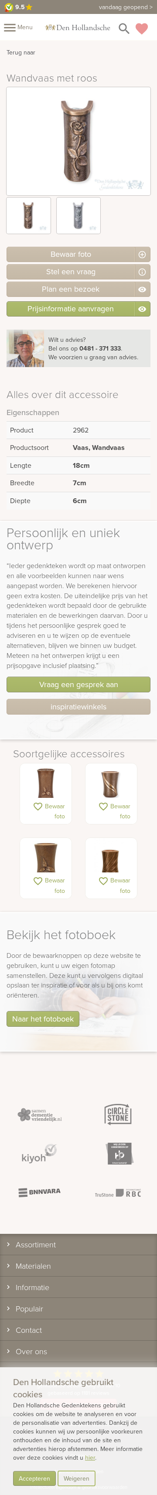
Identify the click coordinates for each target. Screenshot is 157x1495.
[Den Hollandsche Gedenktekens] (77, 27)
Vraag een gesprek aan (78, 684)
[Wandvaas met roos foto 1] (28, 216)
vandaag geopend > (126, 7)
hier (90, 1457)
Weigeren (76, 1478)
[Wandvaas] (46, 785)
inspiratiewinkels (78, 706)
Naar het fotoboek (43, 1018)
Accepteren (34, 1478)
